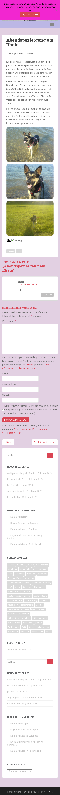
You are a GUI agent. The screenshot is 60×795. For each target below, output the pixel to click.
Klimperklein (39, 587)
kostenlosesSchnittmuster (19, 591)
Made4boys (13, 605)
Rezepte (24, 516)
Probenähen (13, 627)
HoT (10, 587)
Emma (30, 53)
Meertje (39, 605)
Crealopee (12, 569)
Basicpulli (21, 564)
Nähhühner (28, 622)
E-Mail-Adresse (9, 384)
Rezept (32, 627)
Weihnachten (37, 631)
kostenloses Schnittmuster (19, 596)
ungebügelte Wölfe (16, 491)
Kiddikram (27, 587)
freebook (31, 573)
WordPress (48, 792)
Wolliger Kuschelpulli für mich (21, 473)
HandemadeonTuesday (18, 582)
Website (6, 395)
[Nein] (56, 10)
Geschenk (29, 578)
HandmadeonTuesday (41, 582)
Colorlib (28, 792)
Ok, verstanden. (30, 15)
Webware (25, 631)
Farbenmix (19, 573)
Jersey (17, 587)
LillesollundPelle (15, 600)
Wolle (48, 631)
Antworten (47, 294)
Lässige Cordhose (29, 529)
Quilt (24, 627)
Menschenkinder (15, 609)
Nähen (42, 609)
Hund (19, 251)
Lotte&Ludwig (31, 600)
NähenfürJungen (40, 618)
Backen (11, 564)
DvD (10, 573)
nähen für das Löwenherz (19, 618)
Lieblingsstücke (40, 596)
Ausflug (10, 251)
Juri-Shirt (11, 485)
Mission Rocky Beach (17, 479)
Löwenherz (44, 600)
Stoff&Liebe (13, 631)
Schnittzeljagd (43, 627)
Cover (31, 564)
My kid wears (30, 609)
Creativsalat (25, 569)
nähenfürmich (14, 622)
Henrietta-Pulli (14, 497)
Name (5, 373)
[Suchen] (50, 455)
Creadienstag (42, 564)
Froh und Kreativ (15, 578)
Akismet (30, 364)
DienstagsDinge (40, 569)
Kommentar (9, 321)
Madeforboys (27, 605)
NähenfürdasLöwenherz (18, 613)
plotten (38, 622)
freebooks (42, 573)
